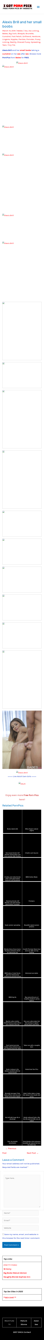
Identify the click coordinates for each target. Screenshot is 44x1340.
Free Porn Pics (31, 795)
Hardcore (36, 36)
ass (18, 54)
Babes (20, 31)
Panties (22, 39)
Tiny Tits (11, 45)
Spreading (35, 42)
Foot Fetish (17, 36)
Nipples (14, 39)
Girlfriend (27, 36)
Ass (26, 31)
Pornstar (30, 39)
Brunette (30, 33)
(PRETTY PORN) (10, 1265)
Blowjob (21, 33)
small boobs (25, 50)
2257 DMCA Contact (22, 1332)
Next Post (32, 1153)
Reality (13, 42)
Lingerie (6, 39)
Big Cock (13, 33)
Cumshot (6, 36)
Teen (4, 45)
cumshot (6, 54)
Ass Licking (34, 31)
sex (27, 54)
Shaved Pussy (23, 42)
